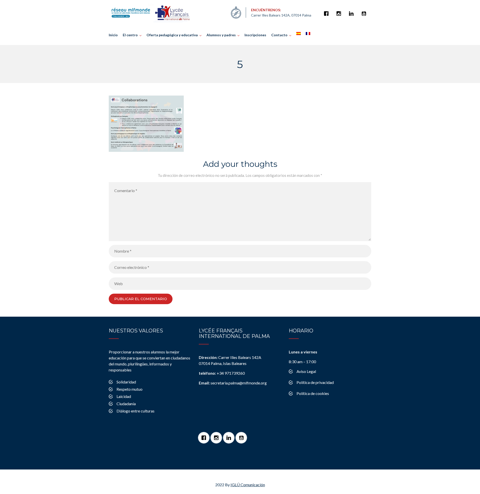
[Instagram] (340, 11)
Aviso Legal (306, 371)
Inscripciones (255, 35)
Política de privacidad (315, 382)
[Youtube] (365, 11)
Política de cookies (312, 393)
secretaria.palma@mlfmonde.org (233, 382)
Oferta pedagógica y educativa (172, 35)
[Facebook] (327, 11)
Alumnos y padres (221, 35)
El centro (130, 35)
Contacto (279, 35)
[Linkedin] (352, 11)
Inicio (113, 35)
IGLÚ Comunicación (247, 484)
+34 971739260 (222, 373)
